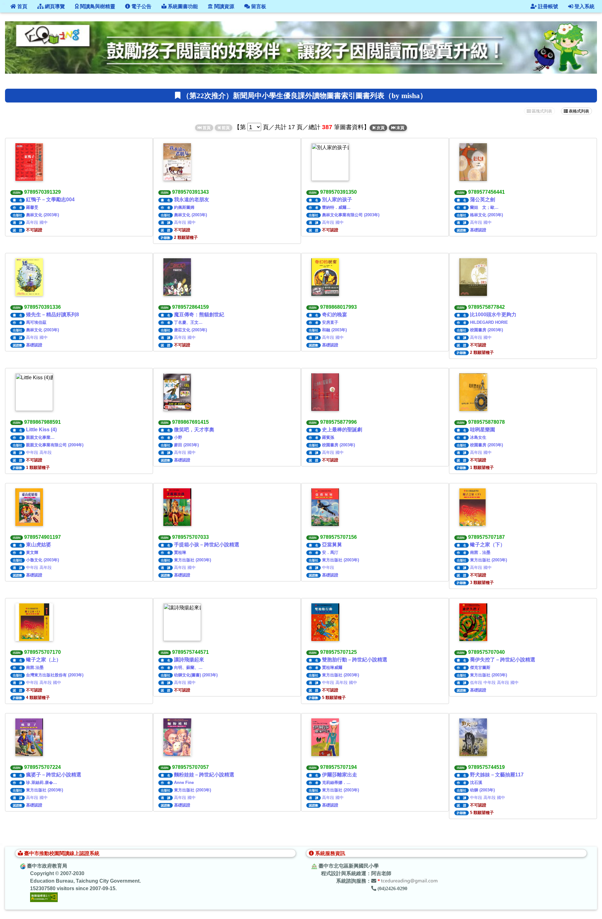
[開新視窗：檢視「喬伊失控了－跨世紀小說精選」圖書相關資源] (473, 622)
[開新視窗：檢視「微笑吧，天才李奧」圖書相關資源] (177, 392)
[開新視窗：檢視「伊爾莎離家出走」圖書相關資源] (325, 737)
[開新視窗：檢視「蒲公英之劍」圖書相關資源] (473, 162)
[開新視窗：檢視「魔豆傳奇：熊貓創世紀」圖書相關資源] (177, 277)
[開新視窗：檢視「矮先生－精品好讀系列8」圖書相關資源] (29, 277)
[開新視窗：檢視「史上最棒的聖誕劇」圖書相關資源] (325, 392)
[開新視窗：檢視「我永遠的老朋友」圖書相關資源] (177, 162)
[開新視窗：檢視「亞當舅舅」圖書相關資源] (325, 507)
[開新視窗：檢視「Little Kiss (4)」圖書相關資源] (34, 392)
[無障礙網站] (44, 897)
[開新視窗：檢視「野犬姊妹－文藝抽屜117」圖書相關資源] (473, 737)
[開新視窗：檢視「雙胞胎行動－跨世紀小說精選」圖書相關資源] (325, 622)
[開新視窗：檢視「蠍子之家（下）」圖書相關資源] (472, 507)
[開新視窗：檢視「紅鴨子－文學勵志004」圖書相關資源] (29, 162)
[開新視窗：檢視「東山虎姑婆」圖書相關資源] (29, 507)
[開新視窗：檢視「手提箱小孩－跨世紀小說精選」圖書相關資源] (177, 507)
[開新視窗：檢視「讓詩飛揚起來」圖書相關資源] (182, 622)
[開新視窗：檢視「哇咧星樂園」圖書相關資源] (473, 392)
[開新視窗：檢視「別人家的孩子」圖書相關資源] (330, 162)
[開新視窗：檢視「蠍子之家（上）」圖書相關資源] (34, 622)
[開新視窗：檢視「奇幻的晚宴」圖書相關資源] (325, 277)
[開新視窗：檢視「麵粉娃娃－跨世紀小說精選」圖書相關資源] (177, 737)
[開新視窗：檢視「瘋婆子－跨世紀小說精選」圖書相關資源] (29, 737)
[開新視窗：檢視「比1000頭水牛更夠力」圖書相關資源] (473, 277)
